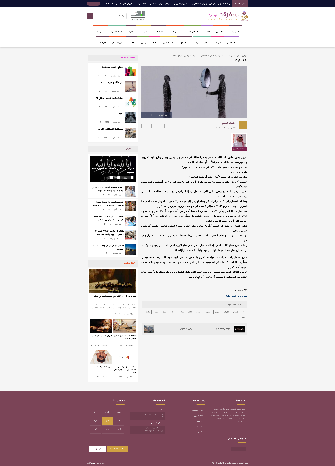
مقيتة (156, 312)
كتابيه (132, 43)
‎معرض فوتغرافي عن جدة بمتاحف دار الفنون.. (108, 247)
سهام (182, 312)
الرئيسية (235, 32)
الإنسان (236, 312)
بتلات (155, 43)
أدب (95, 429)
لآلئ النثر (217, 43)
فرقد (119, 412)
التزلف (217, 312)
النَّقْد (190, 312)
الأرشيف (102, 43)
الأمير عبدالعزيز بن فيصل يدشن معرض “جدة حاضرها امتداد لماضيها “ (174, 4)
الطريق (207, 312)
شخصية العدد (175, 32)
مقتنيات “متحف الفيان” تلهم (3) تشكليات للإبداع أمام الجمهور (109, 233)
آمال (107, 421)
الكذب (198, 312)
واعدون (143, 43)
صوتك (173, 312)
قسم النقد (100, 32)
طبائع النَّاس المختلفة (112, 68)
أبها (95, 421)
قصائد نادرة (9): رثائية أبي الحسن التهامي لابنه (115, 296)
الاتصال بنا (199, 432)
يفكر (243, 317)
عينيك (165, 312)
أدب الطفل (184, 43)
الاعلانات (200, 426)
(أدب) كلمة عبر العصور (103, 367)
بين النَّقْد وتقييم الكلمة (112, 83)
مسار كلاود (91, 463)
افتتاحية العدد (192, 32)
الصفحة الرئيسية (197, 410)
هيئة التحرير (220, 32)
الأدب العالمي (168, 43)
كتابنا (131, 32)
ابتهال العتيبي (228, 123)
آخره (107, 412)
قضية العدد (158, 32)
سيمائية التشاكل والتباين (110, 129)
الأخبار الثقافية (116, 32)
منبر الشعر (231, 43)
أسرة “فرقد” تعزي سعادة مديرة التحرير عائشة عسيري (113, 170)
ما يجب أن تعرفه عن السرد (102, 336)
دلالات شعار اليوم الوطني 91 (109, 98)
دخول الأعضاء (117, 43)
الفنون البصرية (201, 43)
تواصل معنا (96, 449)
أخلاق (107, 429)
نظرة (121, 114)
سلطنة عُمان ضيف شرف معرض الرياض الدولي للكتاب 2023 (125, 370)
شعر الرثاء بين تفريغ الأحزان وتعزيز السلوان (125, 337)
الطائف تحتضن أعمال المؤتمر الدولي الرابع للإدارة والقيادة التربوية (227, 4)
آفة (244, 312)
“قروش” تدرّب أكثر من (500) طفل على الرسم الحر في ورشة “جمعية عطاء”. (117, 4)
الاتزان (226, 312)
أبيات (119, 429)
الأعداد (207, 32)
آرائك (95, 412)
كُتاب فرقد (144, 32)
